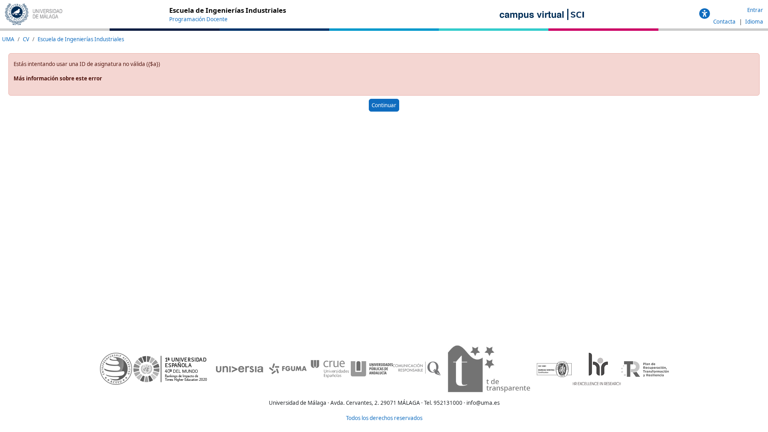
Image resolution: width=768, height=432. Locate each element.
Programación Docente (198, 19)
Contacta (725, 21)
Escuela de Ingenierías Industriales (81, 39)
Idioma (754, 21)
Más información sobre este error (58, 78)
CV (26, 39)
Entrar (755, 10)
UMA (8, 39)
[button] (704, 14)
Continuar (384, 105)
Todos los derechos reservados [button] (384, 418)
